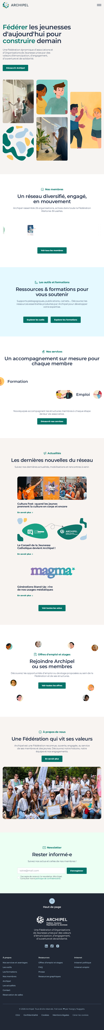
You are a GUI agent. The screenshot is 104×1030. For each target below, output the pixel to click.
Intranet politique (82, 963)
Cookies (45, 1015)
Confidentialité (31, 1015)
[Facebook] (52, 946)
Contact (6, 990)
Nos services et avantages (15, 963)
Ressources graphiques (49, 976)
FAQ (40, 967)
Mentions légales (61, 1015)
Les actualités (9, 986)
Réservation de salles (13, 995)
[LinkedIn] (46, 946)
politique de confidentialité (47, 878)
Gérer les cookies (80, 1015)
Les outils (7, 967)
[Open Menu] (99, 5)
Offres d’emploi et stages (50, 963)
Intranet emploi (81, 967)
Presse (41, 972)
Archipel (7, 981)
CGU (18, 1015)
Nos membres (9, 976)
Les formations (10, 972)
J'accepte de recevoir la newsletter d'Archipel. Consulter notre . (41, 878)
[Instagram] (57, 946)
